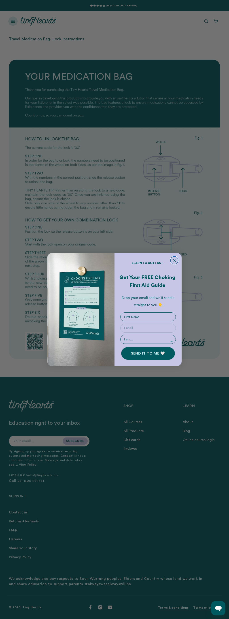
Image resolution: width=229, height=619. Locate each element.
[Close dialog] (174, 260)
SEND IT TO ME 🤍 (148, 353)
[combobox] (146, 339)
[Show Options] (171, 341)
